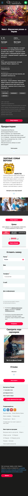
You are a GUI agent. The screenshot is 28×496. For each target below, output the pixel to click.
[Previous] (2, 204)
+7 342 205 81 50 (7, 390)
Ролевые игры (16, 416)
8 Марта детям (7, 435)
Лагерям (5, 441)
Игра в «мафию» (7, 416)
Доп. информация (9, 291)
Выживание (14, 93)
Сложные (22, 93)
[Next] (25, 204)
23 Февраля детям (15, 438)
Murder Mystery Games (18, 413)
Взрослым (5, 93)
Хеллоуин (5, 95)
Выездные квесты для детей (10, 432)
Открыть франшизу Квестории (14, 399)
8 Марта (21, 432)
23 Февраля (6, 438)
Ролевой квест (7, 419)
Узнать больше (14, 349)
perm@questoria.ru (8, 393)
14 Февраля (15, 435)
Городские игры (7, 413)
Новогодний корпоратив (9, 443)
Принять (7, 475)
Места (13, 419)
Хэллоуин (11, 441)
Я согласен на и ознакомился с (13, 309)
